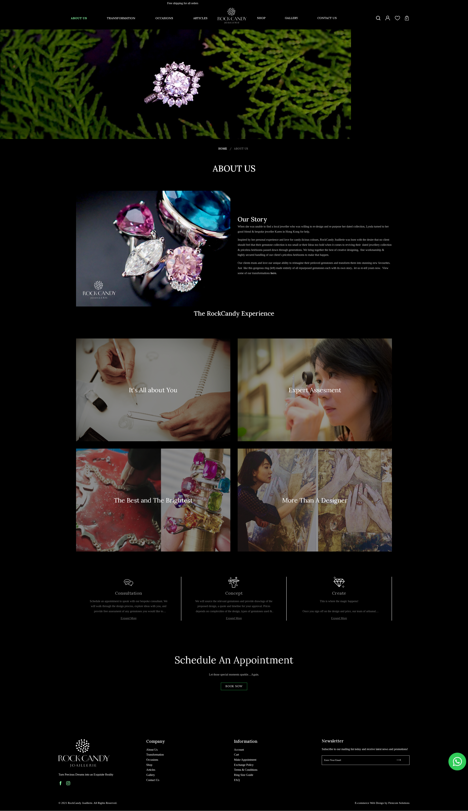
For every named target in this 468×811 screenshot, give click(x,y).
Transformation (121, 18)
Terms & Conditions (245, 770)
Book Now (234, 686)
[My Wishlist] (397, 18)
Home (222, 148)
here (273, 273)
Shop (261, 18)
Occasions (164, 18)
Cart (236, 754)
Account (239, 749)
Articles (200, 18)
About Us (79, 18)
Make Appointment (245, 759)
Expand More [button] (129, 618)
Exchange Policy (244, 765)
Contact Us (327, 18)
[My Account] (387, 18)
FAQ (237, 780)
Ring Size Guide (243, 775)
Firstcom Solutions (399, 802)
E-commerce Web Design (369, 802)
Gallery (291, 18)
